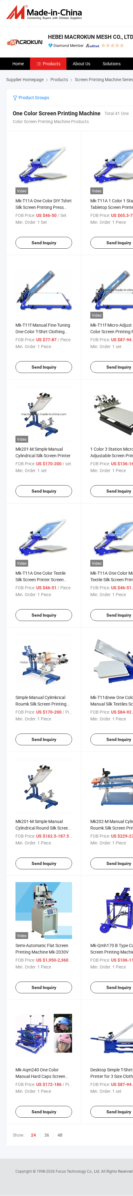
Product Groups (33, 97)
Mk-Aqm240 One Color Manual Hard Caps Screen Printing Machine (40, 1076)
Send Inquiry (44, 242)
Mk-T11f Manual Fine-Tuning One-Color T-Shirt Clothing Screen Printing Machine (42, 331)
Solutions (112, 64)
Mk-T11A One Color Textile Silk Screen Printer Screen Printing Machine (40, 579)
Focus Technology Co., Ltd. (78, 1171)
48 (60, 1135)
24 (33, 1135)
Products (51, 64)
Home (18, 64)
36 (46, 1135)
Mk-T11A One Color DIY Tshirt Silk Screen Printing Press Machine (43, 207)
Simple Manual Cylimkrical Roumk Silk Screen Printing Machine (40, 703)
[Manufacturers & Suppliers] (45, 12)
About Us (81, 64)
